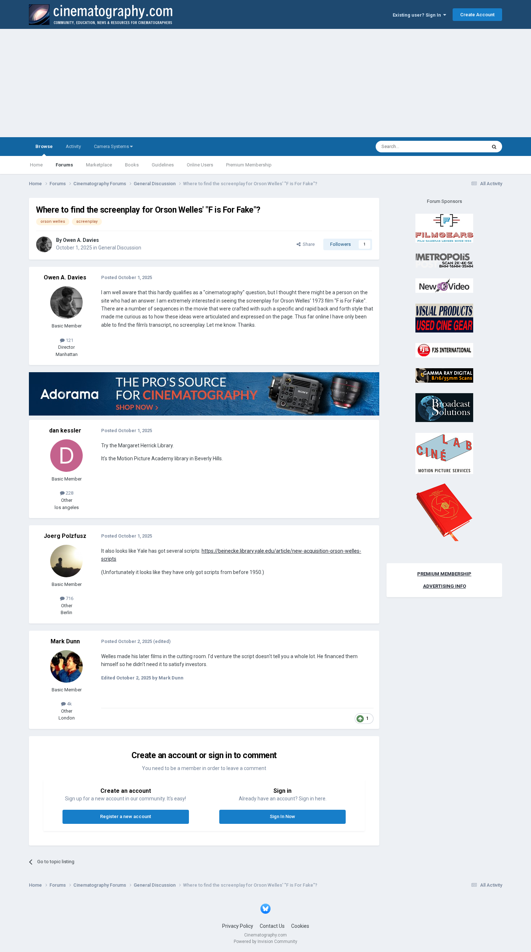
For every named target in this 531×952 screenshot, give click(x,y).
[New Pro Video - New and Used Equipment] (444, 285)
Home (36, 165)
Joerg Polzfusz (65, 535)
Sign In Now (282, 816)
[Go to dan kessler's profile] (66, 455)
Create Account (477, 14)
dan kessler (65, 430)
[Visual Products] (444, 317)
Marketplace (99, 165)
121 (69, 340)
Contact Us (272, 926)
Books (132, 165)
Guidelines (163, 165)
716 (69, 598)
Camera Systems (112, 146)
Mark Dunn (65, 641)
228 (69, 493)
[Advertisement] (265, 83)
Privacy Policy (237, 926)
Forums (64, 165)
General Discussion (119, 248)
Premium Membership (249, 165)
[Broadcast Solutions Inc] (444, 407)
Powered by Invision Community (265, 941)
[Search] (494, 146)
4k (69, 704)
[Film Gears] (444, 228)
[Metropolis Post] (444, 260)
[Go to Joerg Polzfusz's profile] (66, 561)
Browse (44, 146)
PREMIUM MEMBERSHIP (444, 574)
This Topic (466, 146)
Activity (73, 146)
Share (308, 244)
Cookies (300, 926)
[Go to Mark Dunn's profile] (66, 666)
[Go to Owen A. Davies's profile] (44, 244)
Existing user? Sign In (418, 15)
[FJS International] (444, 350)
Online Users (200, 165)
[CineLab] (444, 453)
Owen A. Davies (81, 240)
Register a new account (125, 816)
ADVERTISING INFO (444, 586)
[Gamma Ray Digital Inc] (444, 375)
